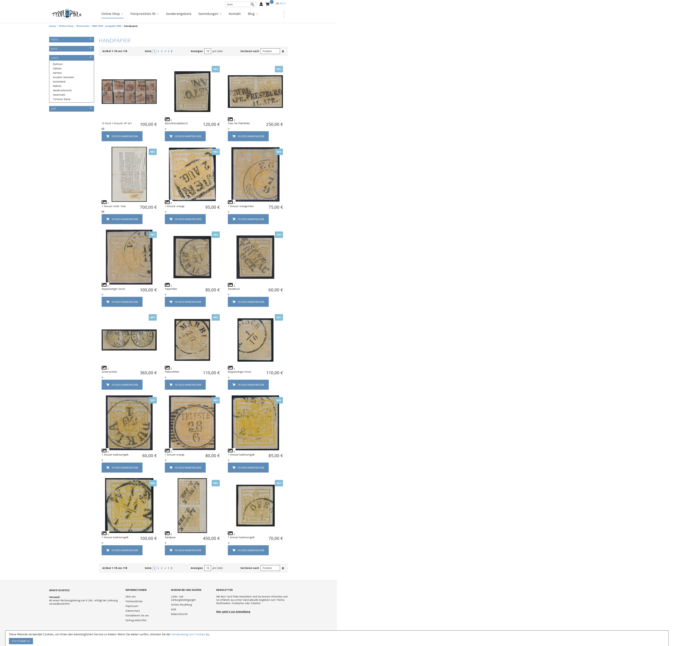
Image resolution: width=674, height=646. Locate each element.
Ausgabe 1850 (113, 26)
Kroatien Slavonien (63, 77)
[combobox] (240, 4)
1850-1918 (97, 26)
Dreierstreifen (109, 371)
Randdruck (234, 288)
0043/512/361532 (59, 590)
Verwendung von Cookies (188, 634)
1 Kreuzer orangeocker (241, 206)
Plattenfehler (172, 371)
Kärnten (57, 72)
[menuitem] (112, 14)
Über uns (130, 596)
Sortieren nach (249, 51)
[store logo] (66, 14)
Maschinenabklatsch (176, 123)
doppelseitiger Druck (113, 288)
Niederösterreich (62, 90)
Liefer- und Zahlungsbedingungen (183, 598)
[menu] (190, 14)
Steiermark (59, 94)
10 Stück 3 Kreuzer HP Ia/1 (117, 123)
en (281, 3)
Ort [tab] (53, 109)
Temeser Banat (62, 99)
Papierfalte (171, 288)
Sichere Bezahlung (181, 604)
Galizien (57, 68)
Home (52, 26)
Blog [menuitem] (251, 14)
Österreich (82, 26)
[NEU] (192, 118)
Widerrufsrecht (179, 614)
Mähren (57, 86)
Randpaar (170, 537)
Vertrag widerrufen (136, 620)
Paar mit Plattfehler (239, 123)
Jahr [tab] (54, 49)
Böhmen (58, 64)
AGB (173, 609)
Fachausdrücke (134, 601)
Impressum (131, 606)
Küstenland (59, 81)
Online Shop (66, 26)
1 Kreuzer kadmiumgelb (115, 454)
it (285, 3)
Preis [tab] (54, 40)
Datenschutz (132, 610)
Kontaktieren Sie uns (137, 615)
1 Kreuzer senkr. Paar (114, 206)
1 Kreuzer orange (174, 206)
